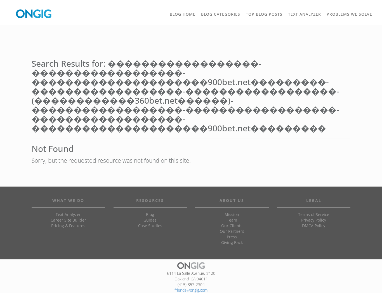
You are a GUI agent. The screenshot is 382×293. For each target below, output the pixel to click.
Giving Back (232, 242)
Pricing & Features (68, 225)
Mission (232, 214)
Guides (150, 220)
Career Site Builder (68, 220)
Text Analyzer (68, 214)
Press (232, 236)
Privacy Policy (313, 220)
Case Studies (150, 225)
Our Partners (232, 231)
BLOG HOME (182, 14)
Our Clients (231, 225)
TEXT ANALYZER (304, 14)
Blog (150, 214)
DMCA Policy (313, 225)
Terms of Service (313, 214)
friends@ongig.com (191, 290)
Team (232, 220)
